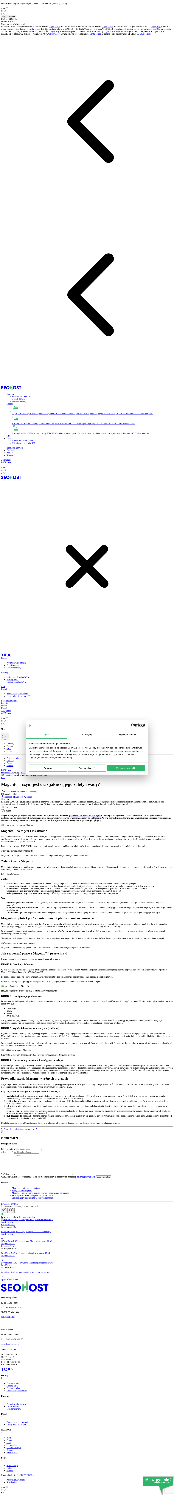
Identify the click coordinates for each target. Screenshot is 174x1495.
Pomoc (10, 453)
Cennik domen (18, 399)
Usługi (9, 438)
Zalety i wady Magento (22, 1190)
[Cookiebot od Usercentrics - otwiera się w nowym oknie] (133, 726)
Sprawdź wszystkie (27, 1217)
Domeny (10, 394)
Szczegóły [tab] (87, 734)
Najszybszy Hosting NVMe (18, 677)
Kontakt (10, 455)
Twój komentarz (8, 1174)
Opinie (9, 1468)
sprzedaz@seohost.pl (10, 1344)
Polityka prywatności (16, 1480)
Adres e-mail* (7, 1152)
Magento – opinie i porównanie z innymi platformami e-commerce (40, 1193)
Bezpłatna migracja (15, 448)
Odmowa (48, 768)
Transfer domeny (19, 401)
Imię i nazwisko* (8, 1149)
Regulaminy (12, 1482)
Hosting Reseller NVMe (17, 682)
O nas (9, 1440)
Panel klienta (12, 1452)
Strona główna (7, 772)
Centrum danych (14, 1447)
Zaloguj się (6, 460)
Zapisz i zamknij (8, 16)
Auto (3, 8)
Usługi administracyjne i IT (23, 443)
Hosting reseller (13, 1388)
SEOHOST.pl (28, 1475)
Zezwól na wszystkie (126, 768)
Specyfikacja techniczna (17, 1390)
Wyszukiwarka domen (21, 396)
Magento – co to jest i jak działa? (26, 1188)
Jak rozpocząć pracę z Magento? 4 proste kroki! (32, 1195)
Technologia (12, 1445)
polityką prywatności (86, 1177)
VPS (9, 436)
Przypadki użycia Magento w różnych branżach (32, 1198)
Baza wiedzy (12, 1465)
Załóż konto (6, 462)
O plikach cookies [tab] (127, 734)
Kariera (10, 1450)
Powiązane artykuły (9, 1204)
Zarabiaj (10, 450)
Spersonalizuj (85, 768)
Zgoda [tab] (46, 734)
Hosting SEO (12, 679)
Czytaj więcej (54, 26)
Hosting (10, 404)
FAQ (23, 772)
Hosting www (13, 1383)
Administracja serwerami (22, 441)
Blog (17, 772)
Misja (9, 1442)
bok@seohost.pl (8, 1317)
